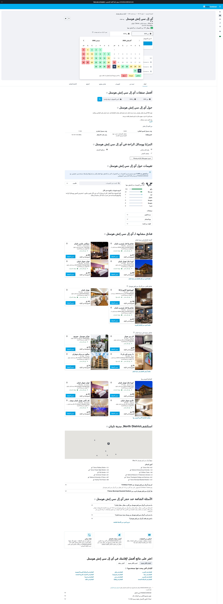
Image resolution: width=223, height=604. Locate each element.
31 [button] (135, 71)
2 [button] (139, 54)
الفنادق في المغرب (147, 572)
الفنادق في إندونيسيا (118, 574)
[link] (139, 278)
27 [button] (123, 67)
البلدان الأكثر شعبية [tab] (146, 563)
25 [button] (131, 67)
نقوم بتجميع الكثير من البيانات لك (141, 596)
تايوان (142, 13)
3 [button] (135, 54)
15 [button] (114, 58)
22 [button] (114, 62)
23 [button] (139, 67)
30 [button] (139, 71)
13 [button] (123, 58)
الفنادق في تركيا (148, 574)
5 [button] (83, 50)
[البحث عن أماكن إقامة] (220, 15)
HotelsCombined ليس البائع (143, 593)
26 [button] (127, 67)
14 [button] (118, 58)
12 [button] (127, 58)
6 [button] (122, 54)
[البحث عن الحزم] (220, 23)
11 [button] (131, 58)
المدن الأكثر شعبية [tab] (132, 563)
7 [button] (118, 54)
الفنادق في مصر (118, 577)
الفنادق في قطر (119, 572)
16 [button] (139, 62)
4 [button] (131, 54)
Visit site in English (99, 2)
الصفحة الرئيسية (149, 13)
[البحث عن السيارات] (220, 19)
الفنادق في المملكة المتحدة (145, 579)
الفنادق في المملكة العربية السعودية (84, 572)
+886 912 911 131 (147, 25)
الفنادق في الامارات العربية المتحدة (85, 574)
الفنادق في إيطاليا (118, 579)
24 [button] (135, 67)
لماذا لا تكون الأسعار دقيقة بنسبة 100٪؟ (139, 599)
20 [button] (123, 62)
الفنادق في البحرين (147, 577)
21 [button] (118, 62)
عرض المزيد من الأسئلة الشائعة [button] (122, 522)
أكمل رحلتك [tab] (121, 563)
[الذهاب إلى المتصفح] (220, 26)
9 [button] (139, 58)
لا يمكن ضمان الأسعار (115, 587)
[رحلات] (220, 31)
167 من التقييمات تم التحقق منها (136, 28)
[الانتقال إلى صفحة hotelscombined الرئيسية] (210, 6)
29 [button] (114, 67)
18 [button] (131, 62)
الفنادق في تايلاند (89, 579)
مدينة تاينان (133, 13)
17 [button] (135, 62)
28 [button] (118, 67)
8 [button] (114, 54)
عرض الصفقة (114, 256)
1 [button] (114, 50)
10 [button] (135, 58)
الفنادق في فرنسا (89, 577)
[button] (2, 2)
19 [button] (127, 62)
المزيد (150, 121)
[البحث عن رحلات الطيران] (220, 12)
